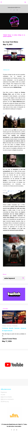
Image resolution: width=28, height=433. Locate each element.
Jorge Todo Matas (11, 42)
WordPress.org (5, 401)
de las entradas (6, 397)
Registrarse (4, 392)
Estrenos (9, 325)
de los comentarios (7, 399)
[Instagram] (17, 10)
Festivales (15, 325)
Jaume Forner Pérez (9, 339)
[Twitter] (14, 10)
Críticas (4, 325)
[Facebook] (10, 10)
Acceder (3, 394)
